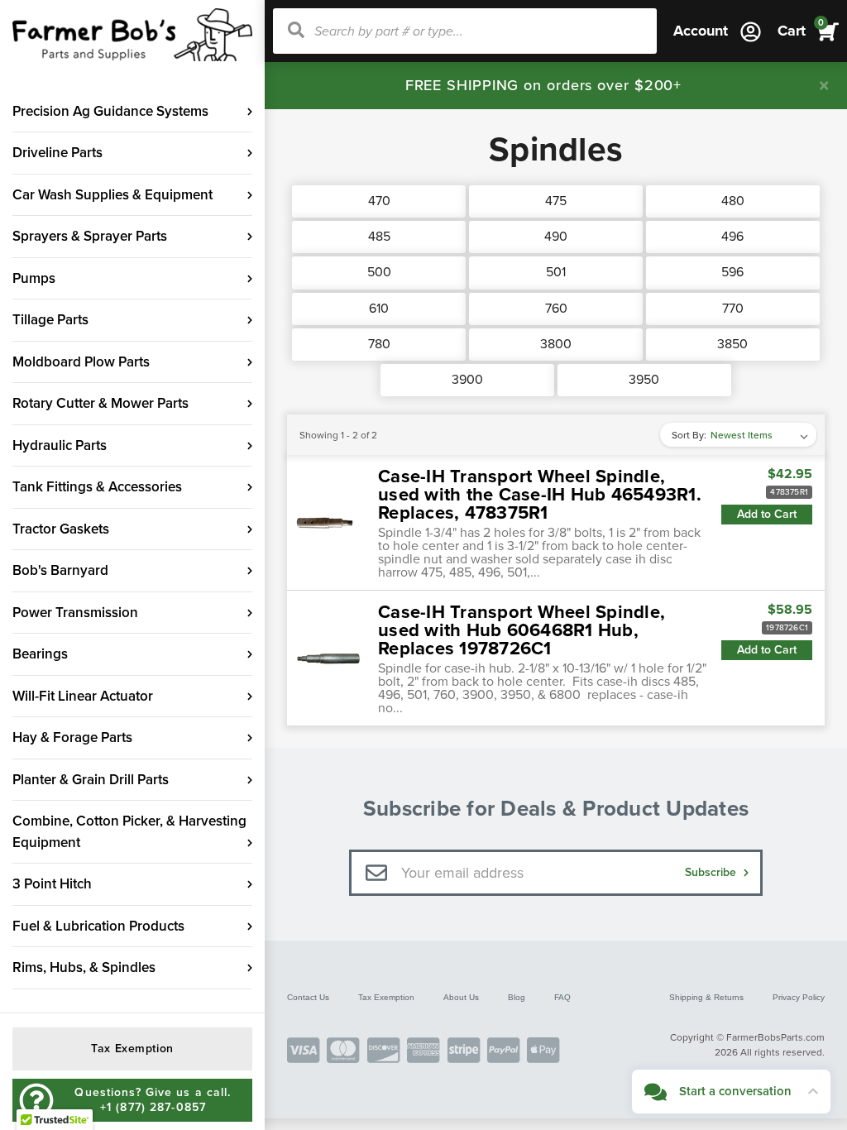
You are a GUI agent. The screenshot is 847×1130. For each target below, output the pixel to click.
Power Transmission (75, 612)
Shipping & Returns (706, 997)
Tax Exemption (386, 997)
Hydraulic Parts (59, 445)
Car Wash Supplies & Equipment (112, 194)
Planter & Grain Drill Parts (90, 779)
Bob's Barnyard (60, 570)
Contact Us (308, 997)
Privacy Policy (799, 997)
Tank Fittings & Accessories (97, 487)
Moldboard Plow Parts (81, 362)
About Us (461, 997)
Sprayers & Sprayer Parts (89, 236)
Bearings (40, 654)
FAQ (562, 997)
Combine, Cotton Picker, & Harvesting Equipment (129, 831)
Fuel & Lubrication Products (98, 926)
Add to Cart (767, 514)
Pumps (33, 278)
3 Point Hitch (52, 884)
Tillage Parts (50, 319)
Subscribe (712, 872)
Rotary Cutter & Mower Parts (100, 403)
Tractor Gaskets (60, 529)
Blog (516, 997)
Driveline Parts (57, 152)
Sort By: (689, 435)
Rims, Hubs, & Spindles (84, 967)
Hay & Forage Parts (72, 737)
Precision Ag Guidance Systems (110, 111)
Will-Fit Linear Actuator (82, 696)
